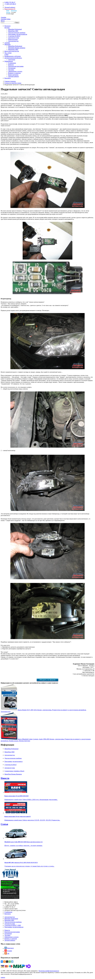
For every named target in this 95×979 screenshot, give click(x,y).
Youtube (9, 951)
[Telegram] (12, 961)
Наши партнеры (13, 75)
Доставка (11, 69)
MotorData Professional (15, 46)
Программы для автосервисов (17, 34)
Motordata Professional (15, 29)
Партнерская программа (15, 66)
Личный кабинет (9, 7)
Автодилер (11, 59)
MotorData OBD (13, 31)
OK (8, 953)
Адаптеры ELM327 (14, 36)
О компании (12, 63)
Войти (7, 10)
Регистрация (14, 10)
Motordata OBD (9, 920)
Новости (11, 64)
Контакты (7, 914)
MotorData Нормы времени (16, 48)
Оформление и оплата (15, 71)
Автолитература (13, 41)
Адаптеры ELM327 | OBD (12, 925)
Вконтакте (10, 948)
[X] (7, 961)
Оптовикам (11, 68)
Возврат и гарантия (10, 938)
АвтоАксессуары (13, 37)
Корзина (8, 12)
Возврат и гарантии (14, 73)
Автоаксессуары (9, 923)
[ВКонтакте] (2, 961)
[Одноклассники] (4, 961)
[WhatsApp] (10, 961)
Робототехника (13, 39)
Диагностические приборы (16, 32)
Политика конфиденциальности (49, 971)
